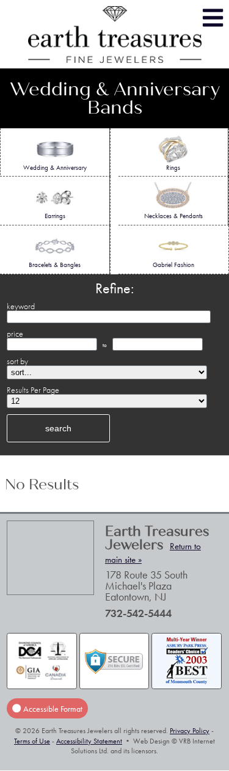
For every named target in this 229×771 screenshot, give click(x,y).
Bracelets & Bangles (55, 264)
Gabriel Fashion (173, 264)
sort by (17, 361)
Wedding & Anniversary (55, 167)
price (15, 333)
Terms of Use (32, 741)
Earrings (55, 215)
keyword (21, 306)
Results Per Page (33, 390)
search (58, 428)
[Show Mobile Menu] (213, 18)
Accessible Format (51, 708)
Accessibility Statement (89, 741)
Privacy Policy (189, 731)
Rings (173, 167)
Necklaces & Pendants (173, 215)
